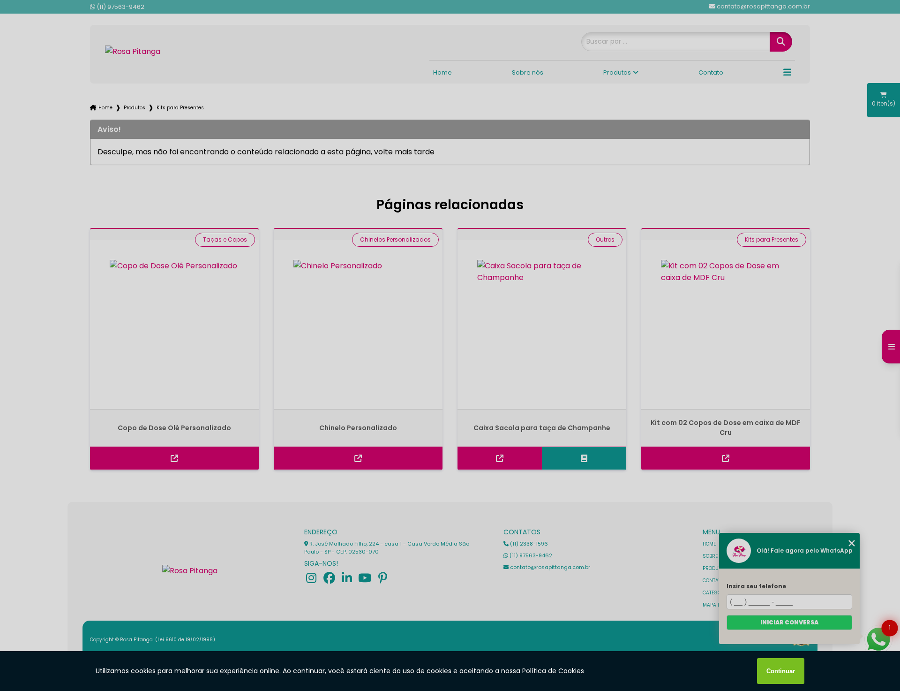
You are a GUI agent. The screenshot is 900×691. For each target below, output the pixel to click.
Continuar (780, 671)
